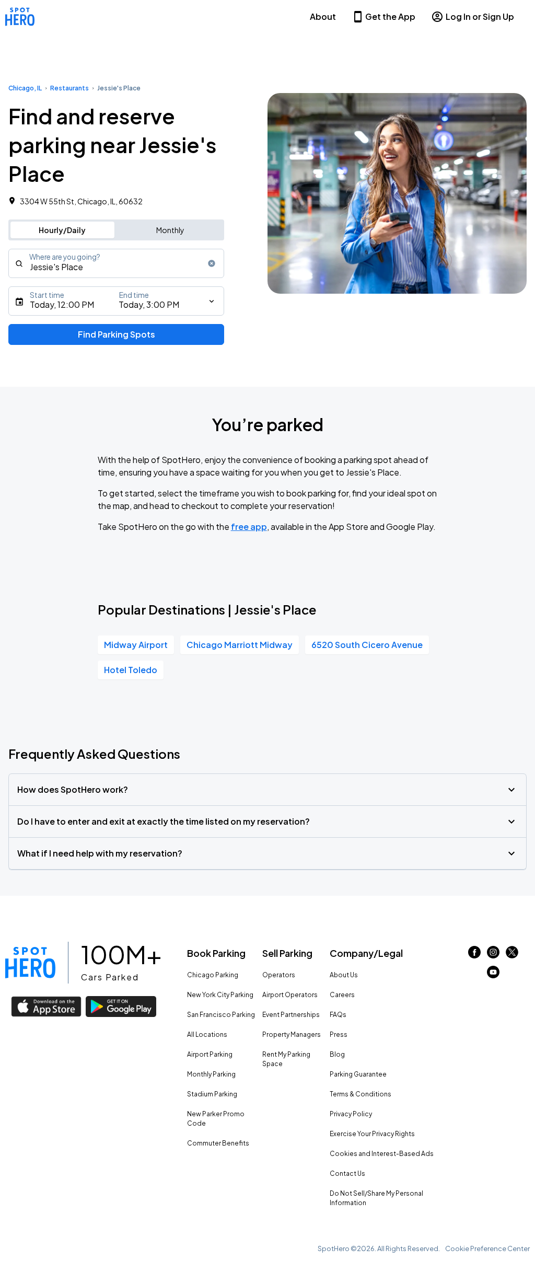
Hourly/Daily (62, 230)
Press (338, 1034)
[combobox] (116, 263)
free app (249, 526)
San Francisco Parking (221, 1015)
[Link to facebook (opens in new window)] (474, 955)
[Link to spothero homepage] (30, 963)
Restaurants (69, 88)
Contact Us (347, 1173)
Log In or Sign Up (480, 16)
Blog (337, 1054)
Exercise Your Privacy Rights (372, 1134)
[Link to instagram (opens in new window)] (493, 955)
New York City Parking (220, 995)
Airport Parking (209, 1054)
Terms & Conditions (360, 1094)
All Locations (207, 1034)
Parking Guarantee (358, 1074)
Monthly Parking (211, 1074)
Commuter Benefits (218, 1143)
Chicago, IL (25, 88)
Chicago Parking (212, 975)
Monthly (170, 230)
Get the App (390, 16)
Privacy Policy (351, 1114)
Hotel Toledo (130, 669)
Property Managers (291, 1034)
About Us (344, 975)
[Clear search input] (211, 263)
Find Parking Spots (116, 334)
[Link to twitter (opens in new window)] (512, 955)
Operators (278, 975)
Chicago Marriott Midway (240, 644)
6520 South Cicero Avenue (367, 644)
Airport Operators (290, 995)
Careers (342, 995)
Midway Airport (136, 644)
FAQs (338, 1015)
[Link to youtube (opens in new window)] (493, 974)
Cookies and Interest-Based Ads (382, 1154)
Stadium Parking (212, 1094)
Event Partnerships (291, 1015)
